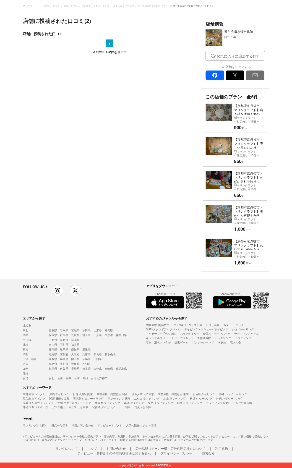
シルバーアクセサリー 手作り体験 (190, 338)
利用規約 (221, 448)
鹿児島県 (121, 368)
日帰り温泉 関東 (83, 394)
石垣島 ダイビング (204, 394)
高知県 (86, 364)
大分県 (98, 368)
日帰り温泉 (212, 325)
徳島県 (53, 364)
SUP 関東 (124, 407)
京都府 (64, 354)
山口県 (98, 359)
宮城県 (75, 330)
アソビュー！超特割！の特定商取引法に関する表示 (114, 453)
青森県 (53, 330)
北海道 (27, 325)
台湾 (25, 378)
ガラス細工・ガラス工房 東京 (70, 407)
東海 (25, 349)
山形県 (98, 330)
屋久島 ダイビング (34, 398)
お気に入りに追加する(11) (237, 56)
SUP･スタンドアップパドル (163, 329)
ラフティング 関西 (217, 403)
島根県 (64, 359)
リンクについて (66, 448)
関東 (25, 335)
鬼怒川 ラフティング (160, 403)
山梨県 (53, 340)
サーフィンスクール (246, 333)
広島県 (86, 359)
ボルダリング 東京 (142, 394)
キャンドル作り (155, 338)
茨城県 (75, 335)
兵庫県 (86, 354)
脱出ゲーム (181, 342)
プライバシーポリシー (176, 453)
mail (255, 75)
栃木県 (53, 335)
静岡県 (53, 349)
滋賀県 (53, 354)
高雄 (85, 378)
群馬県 (64, 335)
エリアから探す (34, 318)
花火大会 (235, 342)
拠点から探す (59, 425)
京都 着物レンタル (34, 394)
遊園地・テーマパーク (216, 333)
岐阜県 (64, 349)
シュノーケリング (243, 329)
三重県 (86, 349)
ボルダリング (223, 338)
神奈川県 (121, 335)
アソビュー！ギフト (109, 425)
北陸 (25, 344)
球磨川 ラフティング (189, 403)
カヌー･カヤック (233, 325)
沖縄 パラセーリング (229, 398)
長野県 (64, 340)
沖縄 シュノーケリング (233, 394)
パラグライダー (189, 333)
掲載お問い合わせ (83, 425)
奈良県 (98, 354)
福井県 (75, 344)
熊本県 (86, 368)
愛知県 (75, 349)
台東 (60, 378)
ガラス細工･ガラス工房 (187, 325)
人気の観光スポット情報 (141, 425)
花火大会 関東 (142, 407)
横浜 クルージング (201, 398)
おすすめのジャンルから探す (167, 318)
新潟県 (75, 340)
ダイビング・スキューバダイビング (206, 329)
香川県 (64, 364)
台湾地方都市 (99, 378)
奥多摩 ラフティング (107, 403)
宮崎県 (109, 368)
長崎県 (75, 368)
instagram (57, 290)
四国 (25, 364)
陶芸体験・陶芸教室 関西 (112, 394)
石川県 (64, 344)
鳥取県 (53, 359)
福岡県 (53, 368)
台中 (68, 378)
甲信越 (27, 340)
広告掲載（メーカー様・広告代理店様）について (170, 448)
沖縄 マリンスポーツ (35, 407)
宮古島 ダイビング (103, 407)
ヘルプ (92, 448)
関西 (25, 354)
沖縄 (25, 373)
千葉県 (98, 335)
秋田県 (86, 330)
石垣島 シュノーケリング (88, 398)
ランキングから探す (35, 425)
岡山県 (75, 359)
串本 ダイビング (134, 403)
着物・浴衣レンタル (158, 342)
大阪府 (75, 354)
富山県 (53, 344)
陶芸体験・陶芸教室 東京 (173, 394)
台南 (77, 378)
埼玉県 (86, 335)
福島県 (109, 330)
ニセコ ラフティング (146, 398)
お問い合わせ (116, 448)
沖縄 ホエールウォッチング (74, 403)
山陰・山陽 (29, 359)
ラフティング (243, 338)
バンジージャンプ (203, 342)
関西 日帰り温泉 (59, 398)
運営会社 (208, 453)
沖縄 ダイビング (59, 394)
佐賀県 (64, 368)
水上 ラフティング (174, 398)
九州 (25, 368)
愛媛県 (75, 364)
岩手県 (64, 330)
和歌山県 (110, 354)
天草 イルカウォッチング (38, 403)
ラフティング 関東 (119, 398)
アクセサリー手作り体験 (161, 333)
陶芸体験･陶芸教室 (157, 325)
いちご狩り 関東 (243, 403)
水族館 (222, 342)
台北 (51, 378)
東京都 (109, 335)
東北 (25, 330)
